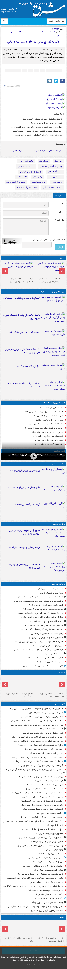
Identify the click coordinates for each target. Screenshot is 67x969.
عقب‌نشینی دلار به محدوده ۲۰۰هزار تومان (46, 423)
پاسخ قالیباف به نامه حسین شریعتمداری (47, 633)
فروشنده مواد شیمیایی (52, 187)
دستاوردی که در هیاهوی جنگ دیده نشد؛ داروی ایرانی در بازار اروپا (36, 708)
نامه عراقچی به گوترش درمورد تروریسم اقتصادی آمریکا (41, 716)
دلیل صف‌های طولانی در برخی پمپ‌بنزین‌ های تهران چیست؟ (22, 351)
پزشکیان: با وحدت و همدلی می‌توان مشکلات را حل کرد (41, 776)
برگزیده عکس (59, 524)
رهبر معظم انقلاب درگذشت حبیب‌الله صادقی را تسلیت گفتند (37, 131)
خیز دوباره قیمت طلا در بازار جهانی (49, 440)
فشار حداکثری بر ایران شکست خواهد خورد (45, 712)
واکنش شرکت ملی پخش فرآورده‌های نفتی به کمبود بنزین (21, 317)
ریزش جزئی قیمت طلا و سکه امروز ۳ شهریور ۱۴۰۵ (42, 428)
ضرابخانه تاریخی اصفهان (53, 653)
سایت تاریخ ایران (26, 161)
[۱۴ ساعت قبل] (49, 928)
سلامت (62, 917)
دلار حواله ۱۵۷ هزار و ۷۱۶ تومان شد (48, 415)
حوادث (62, 672)
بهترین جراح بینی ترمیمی (30, 171)
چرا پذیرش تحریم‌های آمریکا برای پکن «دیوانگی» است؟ (40, 745)
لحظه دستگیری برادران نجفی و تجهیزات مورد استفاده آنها (40, 596)
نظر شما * (59, 220)
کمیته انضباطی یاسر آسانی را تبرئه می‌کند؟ (46, 605)
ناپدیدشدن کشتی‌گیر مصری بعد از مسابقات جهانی (43, 809)
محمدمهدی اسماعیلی (21, 150)
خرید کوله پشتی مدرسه (27, 187)
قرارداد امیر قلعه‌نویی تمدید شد (26, 504)
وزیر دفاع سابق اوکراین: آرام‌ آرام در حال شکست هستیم (40, 613)
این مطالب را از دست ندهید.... (51, 291)
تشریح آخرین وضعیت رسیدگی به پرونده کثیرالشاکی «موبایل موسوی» (35, 878)
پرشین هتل (38, 177)
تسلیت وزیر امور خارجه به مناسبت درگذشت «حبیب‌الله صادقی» (36, 127)
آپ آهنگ (58, 161)
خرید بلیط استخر (38, 182)
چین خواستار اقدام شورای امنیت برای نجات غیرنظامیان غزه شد (38, 741)
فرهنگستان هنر (39, 150)
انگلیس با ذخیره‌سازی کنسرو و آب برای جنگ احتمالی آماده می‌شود (36, 720)
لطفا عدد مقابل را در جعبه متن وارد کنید (49, 239)
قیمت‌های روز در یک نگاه (54, 402)
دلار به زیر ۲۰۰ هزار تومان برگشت (49, 420)
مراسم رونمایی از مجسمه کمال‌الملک (24, 547)
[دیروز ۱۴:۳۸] (49, 269)
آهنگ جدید (22, 177)
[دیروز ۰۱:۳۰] (18, 928)
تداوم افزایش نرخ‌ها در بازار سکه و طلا (47, 432)
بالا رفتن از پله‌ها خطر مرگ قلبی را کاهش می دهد (50, 940)
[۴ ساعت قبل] (53, 337)
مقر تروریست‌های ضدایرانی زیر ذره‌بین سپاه (45, 637)
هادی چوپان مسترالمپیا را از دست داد (24, 487)
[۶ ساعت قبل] (53, 354)
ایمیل (61, 212)
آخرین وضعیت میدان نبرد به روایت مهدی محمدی (43, 665)
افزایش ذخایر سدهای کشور (28, 366)
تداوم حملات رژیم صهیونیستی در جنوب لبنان (45, 890)
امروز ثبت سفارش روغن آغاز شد (50, 661)
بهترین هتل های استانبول (51, 166)
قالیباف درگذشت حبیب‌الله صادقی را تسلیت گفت (42, 119)
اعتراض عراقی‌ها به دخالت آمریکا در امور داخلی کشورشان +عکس (37, 737)
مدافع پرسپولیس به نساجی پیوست (49, 833)
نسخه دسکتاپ (33, 951)
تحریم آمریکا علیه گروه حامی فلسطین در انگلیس (43, 784)
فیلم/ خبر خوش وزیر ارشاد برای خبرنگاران (45, 123)
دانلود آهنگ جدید (54, 171)
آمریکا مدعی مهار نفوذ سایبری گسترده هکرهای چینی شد (40, 765)
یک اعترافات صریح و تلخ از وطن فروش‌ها (46, 621)
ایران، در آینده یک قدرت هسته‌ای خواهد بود (45, 857)
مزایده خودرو (57, 182)
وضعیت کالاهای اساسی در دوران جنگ (47, 902)
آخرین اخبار (60, 704)
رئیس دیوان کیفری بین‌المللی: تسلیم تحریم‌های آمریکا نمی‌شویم (37, 757)
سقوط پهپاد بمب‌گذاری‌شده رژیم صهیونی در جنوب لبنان (41, 837)
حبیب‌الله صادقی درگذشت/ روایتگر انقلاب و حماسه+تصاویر (38, 135)
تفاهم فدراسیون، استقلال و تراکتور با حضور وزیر (43, 788)
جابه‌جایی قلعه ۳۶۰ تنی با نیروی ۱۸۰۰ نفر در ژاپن (43, 625)
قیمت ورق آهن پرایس (16, 182)
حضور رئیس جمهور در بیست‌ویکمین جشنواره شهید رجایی (24, 532)
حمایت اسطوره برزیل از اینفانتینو (50, 853)
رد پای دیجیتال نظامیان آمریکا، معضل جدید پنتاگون (42, 796)
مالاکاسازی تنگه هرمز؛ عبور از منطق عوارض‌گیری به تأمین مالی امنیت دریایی (33, 821)
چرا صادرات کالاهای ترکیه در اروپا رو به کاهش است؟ (42, 801)
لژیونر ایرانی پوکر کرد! (54, 825)
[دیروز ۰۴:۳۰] (18, 269)
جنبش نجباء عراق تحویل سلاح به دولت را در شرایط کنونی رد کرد (37, 792)
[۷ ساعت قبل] (53, 371)
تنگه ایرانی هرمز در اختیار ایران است (48, 898)
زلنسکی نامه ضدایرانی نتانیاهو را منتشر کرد (21, 298)
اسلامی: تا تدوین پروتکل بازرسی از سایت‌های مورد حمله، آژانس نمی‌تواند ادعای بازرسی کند (35, 771)
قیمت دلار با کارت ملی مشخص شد (24, 332)
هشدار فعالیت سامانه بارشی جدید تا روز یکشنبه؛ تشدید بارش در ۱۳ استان (33, 886)
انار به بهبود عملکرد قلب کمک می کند (18, 940)
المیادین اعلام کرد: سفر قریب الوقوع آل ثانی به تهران (41, 817)
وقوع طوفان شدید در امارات (52, 849)
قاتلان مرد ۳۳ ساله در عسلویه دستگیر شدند (45, 657)
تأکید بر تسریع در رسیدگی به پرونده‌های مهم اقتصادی (41, 805)
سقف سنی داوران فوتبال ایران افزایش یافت (45, 910)
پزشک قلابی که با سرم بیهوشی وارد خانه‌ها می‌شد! (51, 695)
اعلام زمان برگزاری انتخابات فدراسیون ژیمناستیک (43, 749)
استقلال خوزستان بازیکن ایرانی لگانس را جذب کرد (43, 866)
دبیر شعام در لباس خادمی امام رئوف (48, 780)
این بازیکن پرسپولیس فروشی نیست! (25, 470)
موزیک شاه (44, 161)
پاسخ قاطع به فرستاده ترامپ (51, 593)
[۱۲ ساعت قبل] (53, 388)
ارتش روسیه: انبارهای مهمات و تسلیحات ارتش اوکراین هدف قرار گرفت (34, 906)
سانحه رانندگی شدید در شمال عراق (48, 870)
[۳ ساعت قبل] (53, 320)
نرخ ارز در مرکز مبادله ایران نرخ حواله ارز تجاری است (42, 829)
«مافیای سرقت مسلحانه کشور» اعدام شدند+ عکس (24, 385)
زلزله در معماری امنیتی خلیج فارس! (49, 813)
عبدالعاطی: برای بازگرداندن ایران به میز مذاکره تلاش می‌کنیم (38, 649)
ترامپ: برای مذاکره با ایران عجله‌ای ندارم (46, 882)
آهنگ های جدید (55, 177)
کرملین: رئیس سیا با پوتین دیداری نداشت (46, 841)
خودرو (62, 258)
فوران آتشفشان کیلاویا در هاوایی (50, 728)
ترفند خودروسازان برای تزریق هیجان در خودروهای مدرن (20, 280)
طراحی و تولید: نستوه (33, 964)
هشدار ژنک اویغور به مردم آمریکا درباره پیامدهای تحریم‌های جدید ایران (34, 761)
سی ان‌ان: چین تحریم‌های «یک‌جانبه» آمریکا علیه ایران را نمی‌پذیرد (36, 725)
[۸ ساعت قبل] (33, 456)
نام (63, 203)
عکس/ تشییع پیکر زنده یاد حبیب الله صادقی (33, 41)
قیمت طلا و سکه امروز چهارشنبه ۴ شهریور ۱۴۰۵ (43, 411)
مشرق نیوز (42, 8)
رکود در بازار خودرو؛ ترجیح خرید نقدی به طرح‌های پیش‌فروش (50, 280)
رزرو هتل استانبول (26, 166)
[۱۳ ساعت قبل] (53, 569)
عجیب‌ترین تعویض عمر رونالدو (50, 588)
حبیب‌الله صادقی (55, 150)
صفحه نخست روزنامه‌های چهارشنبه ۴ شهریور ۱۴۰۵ (24, 566)
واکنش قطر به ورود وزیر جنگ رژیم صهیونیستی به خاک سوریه (38, 601)
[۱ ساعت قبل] (53, 303)
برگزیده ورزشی (58, 464)
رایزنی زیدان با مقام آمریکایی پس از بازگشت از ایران (42, 629)
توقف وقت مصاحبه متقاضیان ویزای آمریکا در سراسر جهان (40, 874)
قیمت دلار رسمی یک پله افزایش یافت (48, 436)
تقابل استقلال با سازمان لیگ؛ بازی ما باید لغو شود (43, 733)
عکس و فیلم (55, 21)
